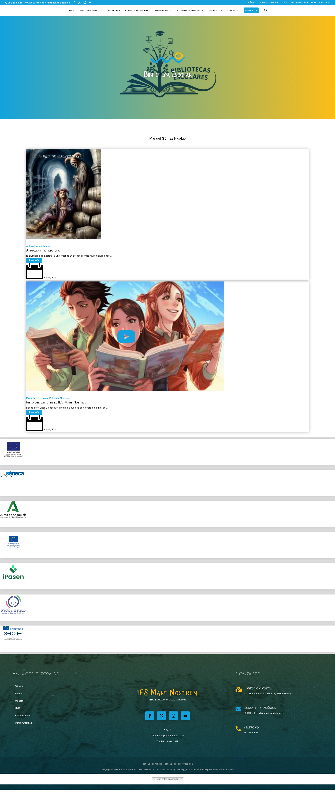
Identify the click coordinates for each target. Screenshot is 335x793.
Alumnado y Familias (188, 10)
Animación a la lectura (38, 246)
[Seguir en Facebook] (149, 715)
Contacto (233, 10)
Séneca (252, 3)
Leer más (34, 260)
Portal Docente (299, 3)
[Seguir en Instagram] (173, 715)
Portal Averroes (320, 3)
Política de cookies (172, 764)
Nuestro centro (89, 10)
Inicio (72, 10)
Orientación (161, 10)
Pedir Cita (251, 10)
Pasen (263, 3)
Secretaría (114, 10)
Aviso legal (188, 764)
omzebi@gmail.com (185, 769)
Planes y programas (137, 10)
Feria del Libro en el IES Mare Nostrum (47, 398)
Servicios (213, 10)
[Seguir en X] (79, 2)
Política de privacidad (152, 764)
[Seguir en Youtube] (185, 715)
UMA (284, 3)
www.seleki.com (226, 769)
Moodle (274, 3)
